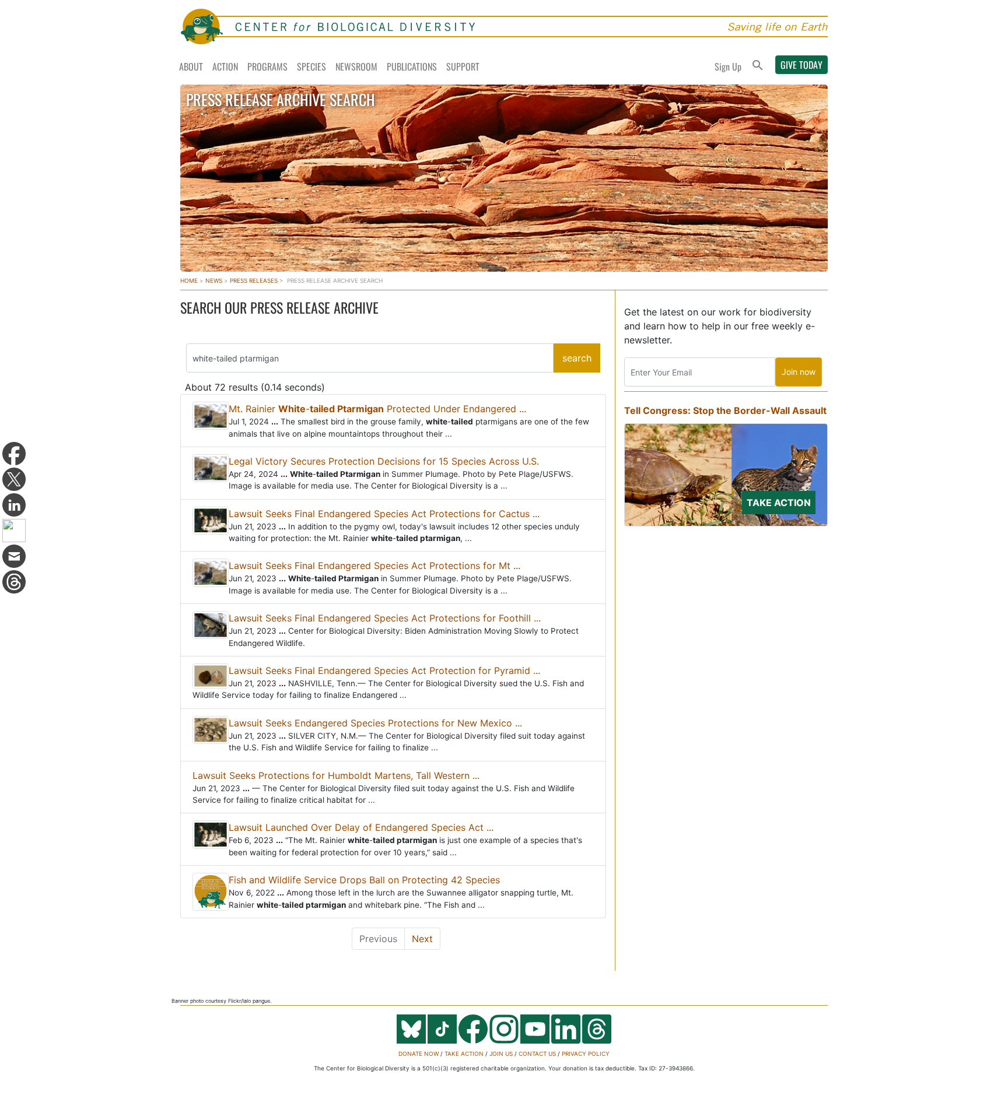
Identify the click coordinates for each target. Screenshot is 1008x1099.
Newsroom (356, 66)
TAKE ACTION (464, 1053)
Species (311, 66)
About (191, 66)
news (213, 280)
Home (189, 280)
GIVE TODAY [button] (801, 65)
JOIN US (501, 1053)
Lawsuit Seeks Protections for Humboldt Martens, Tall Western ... (336, 775)
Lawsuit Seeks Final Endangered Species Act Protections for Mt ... (374, 565)
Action (225, 66)
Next (422, 938)
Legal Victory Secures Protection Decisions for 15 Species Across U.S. (384, 461)
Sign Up (728, 66)
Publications (412, 66)
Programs (267, 66)
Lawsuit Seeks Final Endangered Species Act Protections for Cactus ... (384, 513)
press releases (254, 280)
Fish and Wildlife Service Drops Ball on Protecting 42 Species (364, 880)
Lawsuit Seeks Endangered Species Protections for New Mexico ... (375, 723)
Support (463, 66)
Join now (799, 372)
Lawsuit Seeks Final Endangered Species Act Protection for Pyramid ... (384, 670)
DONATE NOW (418, 1053)
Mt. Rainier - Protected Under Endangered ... (377, 409)
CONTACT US (537, 1053)
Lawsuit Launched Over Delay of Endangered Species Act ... (361, 827)
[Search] (757, 66)
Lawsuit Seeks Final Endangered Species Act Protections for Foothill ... (385, 618)
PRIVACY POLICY (586, 1053)
